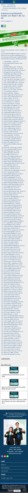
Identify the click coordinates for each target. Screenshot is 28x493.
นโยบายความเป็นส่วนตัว (9, 488)
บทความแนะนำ (4, 471)
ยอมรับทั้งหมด (17, 490)
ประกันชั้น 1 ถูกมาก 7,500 (6, 478)
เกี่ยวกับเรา (3, 465)
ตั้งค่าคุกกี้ (10, 490)
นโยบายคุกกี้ (18, 488)
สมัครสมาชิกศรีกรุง (5, 468)
